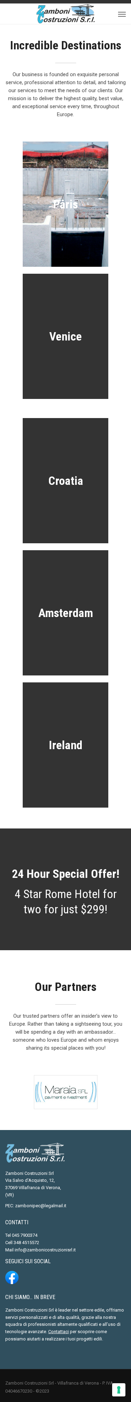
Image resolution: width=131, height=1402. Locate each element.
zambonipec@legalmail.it (40, 1205)
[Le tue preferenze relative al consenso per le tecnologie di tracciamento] (118, 1389)
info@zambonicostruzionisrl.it (45, 1249)
